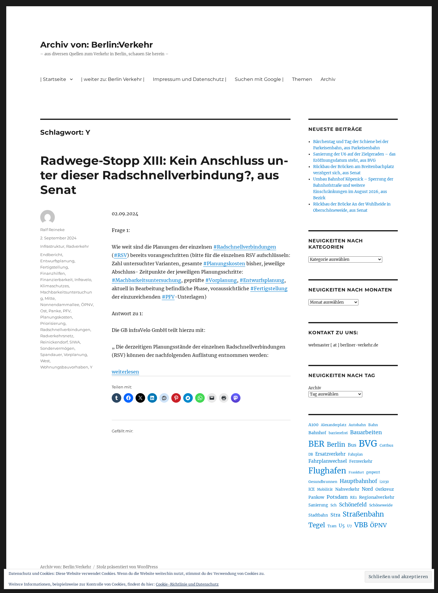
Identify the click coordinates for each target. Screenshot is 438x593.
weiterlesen (125, 372)
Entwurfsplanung (57, 260)
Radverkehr (77, 246)
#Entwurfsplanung (262, 280)
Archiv (314, 387)
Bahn (373, 425)
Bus (352, 445)
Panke (55, 310)
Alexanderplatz (333, 425)
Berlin (336, 444)
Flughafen (327, 471)
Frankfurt (356, 472)
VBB (361, 525)
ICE (311, 489)
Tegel (316, 525)
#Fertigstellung (269, 288)
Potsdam (337, 497)
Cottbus (386, 445)
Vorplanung (75, 354)
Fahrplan (355, 454)
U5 (342, 525)
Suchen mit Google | (259, 79)
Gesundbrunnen (322, 481)
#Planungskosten (224, 263)
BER (316, 444)
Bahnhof (317, 432)
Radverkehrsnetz (56, 335)
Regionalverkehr (376, 497)
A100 (313, 424)
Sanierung (318, 505)
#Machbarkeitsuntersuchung (146, 280)
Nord (367, 489)
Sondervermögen (57, 348)
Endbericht (51, 254)
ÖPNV (87, 304)
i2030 (384, 482)
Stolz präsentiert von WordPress (127, 567)
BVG (368, 443)
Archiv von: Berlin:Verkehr (96, 45)
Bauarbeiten (366, 432)
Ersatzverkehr (330, 454)
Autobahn (357, 425)
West (45, 360)
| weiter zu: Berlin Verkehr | (113, 79)
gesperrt (373, 472)
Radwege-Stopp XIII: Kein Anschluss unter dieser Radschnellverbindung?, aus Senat (164, 175)
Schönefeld (353, 504)
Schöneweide (381, 505)
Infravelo (82, 279)
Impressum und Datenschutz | (189, 79)
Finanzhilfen (52, 273)
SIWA (74, 342)
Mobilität (325, 489)
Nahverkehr (347, 489)
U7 (349, 526)
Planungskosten (56, 317)
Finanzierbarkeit (56, 279)
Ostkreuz (384, 489)
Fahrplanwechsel (327, 461)
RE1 (353, 497)
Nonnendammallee (59, 304)
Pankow (316, 497)
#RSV (120, 255)
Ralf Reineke (52, 229)
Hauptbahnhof (358, 481)
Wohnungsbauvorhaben (64, 367)
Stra (335, 515)
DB (310, 454)
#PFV (168, 297)
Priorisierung (53, 323)
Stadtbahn (318, 515)
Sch (333, 505)
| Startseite (53, 79)
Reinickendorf (54, 342)
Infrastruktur (52, 246)
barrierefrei (338, 433)
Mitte (50, 298)
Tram (331, 526)
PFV (67, 310)
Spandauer (51, 354)
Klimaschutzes (54, 285)
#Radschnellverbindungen (244, 247)
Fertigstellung (54, 267)
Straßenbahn (363, 514)
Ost (43, 310)
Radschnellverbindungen (65, 329)
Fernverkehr (360, 461)
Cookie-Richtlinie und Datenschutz (187, 584)
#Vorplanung (221, 280)
